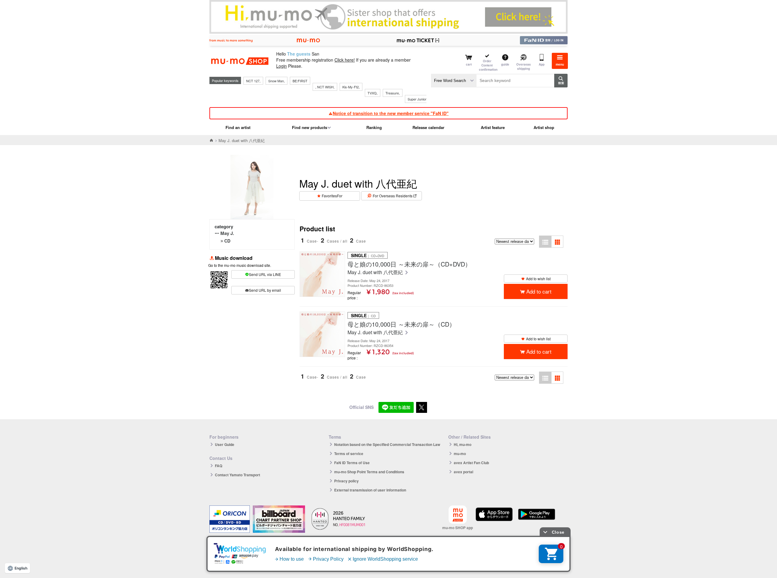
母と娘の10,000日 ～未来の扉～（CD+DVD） (409, 264)
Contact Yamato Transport (237, 475)
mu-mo (460, 453)
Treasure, (392, 92)
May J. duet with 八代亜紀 (376, 272)
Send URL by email (265, 290)
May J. (227, 233)
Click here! (344, 60)
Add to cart (538, 291)
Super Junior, (417, 99)
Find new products (309, 127)
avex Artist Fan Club (471, 462)
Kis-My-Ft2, (351, 86)
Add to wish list (538, 278)
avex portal (463, 471)
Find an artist (238, 127)
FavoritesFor (332, 195)
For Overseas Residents (392, 195)
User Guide (224, 444)
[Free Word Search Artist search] (454, 80)
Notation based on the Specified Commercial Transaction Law (387, 444)
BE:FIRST (300, 80)
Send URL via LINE (265, 274)
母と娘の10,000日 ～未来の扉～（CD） (401, 324)
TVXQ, (373, 92)
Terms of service (348, 453)
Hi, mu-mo (462, 444)
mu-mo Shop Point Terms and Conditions (369, 471)
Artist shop (544, 127)
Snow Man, (276, 80)
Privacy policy (346, 481)
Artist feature (493, 127)
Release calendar (428, 127)
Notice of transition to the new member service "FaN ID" (391, 113)
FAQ (218, 465)
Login (281, 66)
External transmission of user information (370, 490)
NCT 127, (253, 80)
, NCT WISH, (324, 86)
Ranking (374, 127)
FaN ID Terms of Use (352, 462)
